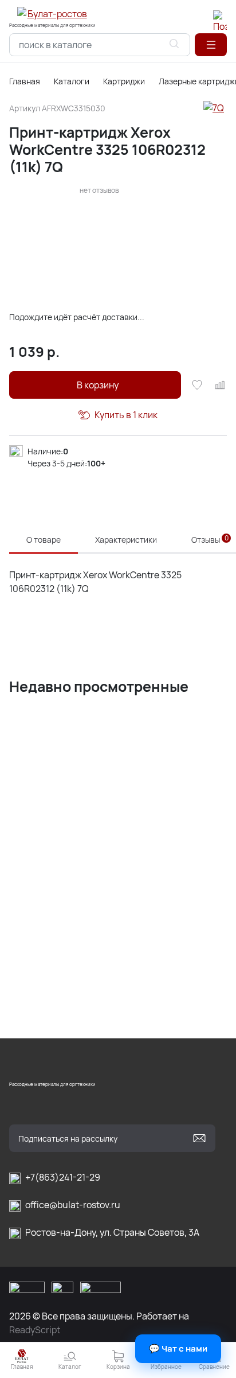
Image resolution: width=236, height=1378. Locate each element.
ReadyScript (34, 1329)
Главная (24, 81)
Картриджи (124, 81)
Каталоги (71, 81)
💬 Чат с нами (178, 1348)
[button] (211, 44)
